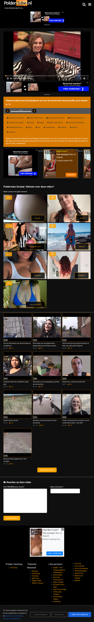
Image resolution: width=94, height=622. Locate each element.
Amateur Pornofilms (16, 118)
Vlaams (74, 127)
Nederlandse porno (77, 118)
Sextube (35, 571)
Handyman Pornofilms (56, 118)
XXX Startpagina (81, 571)
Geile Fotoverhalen (60, 589)
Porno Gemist (79, 566)
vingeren (63, 127)
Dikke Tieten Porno (36, 118)
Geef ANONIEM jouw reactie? (13, 487)
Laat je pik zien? (35, 246)
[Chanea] (69, 222)
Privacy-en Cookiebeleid (11, 619)
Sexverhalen (57, 575)
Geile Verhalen (58, 582)
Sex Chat (78, 564)
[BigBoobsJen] (25, 222)
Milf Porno (35, 578)
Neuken (77, 580)
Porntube (35, 576)
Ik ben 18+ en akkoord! (80, 614)
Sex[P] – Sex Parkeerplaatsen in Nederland (59, 570)
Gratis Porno (79, 573)
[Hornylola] (25, 278)
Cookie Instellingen (40, 614)
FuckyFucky (36, 573)
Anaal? (82, 218)
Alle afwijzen (59, 614)
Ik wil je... (38, 218)
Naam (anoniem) (57, 487)
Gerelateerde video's (47, 470)
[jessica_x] (25, 307)
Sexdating (57, 601)
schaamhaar (50, 127)
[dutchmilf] (25, 250)
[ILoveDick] (69, 278)
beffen (31, 123)
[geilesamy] (69, 250)
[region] (47, 614)
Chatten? (37, 275)
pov (38, 127)
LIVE (8, 197)
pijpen (30, 127)
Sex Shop (13, 568)
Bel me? (82, 246)
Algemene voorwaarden (14, 616)
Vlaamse (11, 132)
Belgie (41, 123)
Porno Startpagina (81, 568)
